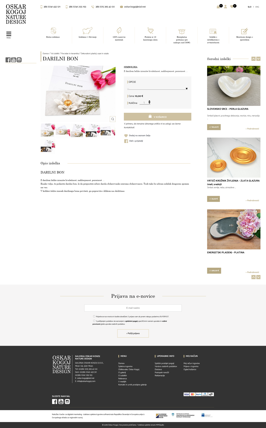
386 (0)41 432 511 (51, 7)
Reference (122, 378)
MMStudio (160, 425)
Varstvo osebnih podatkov (166, 366)
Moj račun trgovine (192, 363)
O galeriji (122, 372)
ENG (257, 7)
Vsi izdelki (55, 53)
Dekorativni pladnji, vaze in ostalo (95, 53)
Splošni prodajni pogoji (164, 363)
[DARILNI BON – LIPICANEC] (93, 130)
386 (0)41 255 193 (77, 7)
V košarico (160, 117)
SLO (249, 7)
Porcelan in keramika (70, 53)
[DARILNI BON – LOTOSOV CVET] (48, 130)
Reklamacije (160, 375)
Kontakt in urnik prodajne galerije (132, 384)
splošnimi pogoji (131, 321)
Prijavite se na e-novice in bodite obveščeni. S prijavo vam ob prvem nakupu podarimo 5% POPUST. (132, 316)
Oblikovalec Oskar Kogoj (128, 369)
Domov (46, 53)
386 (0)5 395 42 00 (105, 7)
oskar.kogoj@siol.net (135, 7)
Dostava (158, 369)
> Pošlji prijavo (133, 333)
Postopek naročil (162, 372)
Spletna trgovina (125, 366)
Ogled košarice (190, 369)
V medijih (122, 381)
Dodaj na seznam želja (139, 135)
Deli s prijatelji (136, 141)
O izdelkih (122, 375)
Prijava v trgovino (191, 366)
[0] (232, 8)
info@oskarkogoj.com (86, 381)
